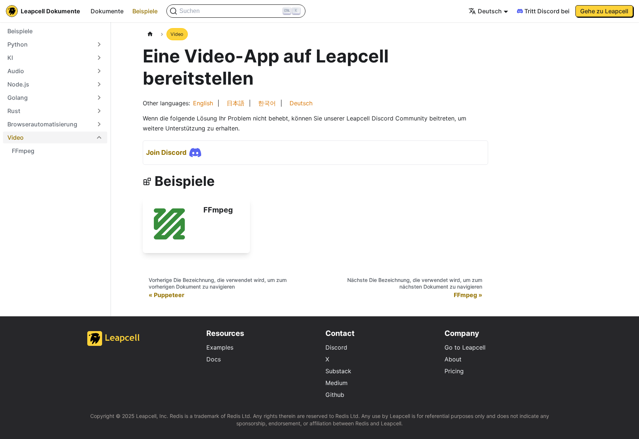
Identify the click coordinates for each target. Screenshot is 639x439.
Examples (219, 347)
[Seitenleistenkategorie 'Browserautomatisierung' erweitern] (99, 124)
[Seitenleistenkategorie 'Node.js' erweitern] (99, 84)
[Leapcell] (113, 343)
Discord (336, 347)
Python (17, 44)
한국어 (267, 103)
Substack (338, 371)
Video (15, 137)
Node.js (18, 84)
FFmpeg (23, 150)
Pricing (454, 371)
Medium (336, 383)
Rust (13, 111)
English (203, 103)
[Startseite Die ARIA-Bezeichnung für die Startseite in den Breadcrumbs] (150, 34)
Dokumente (107, 11)
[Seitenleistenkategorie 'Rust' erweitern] (99, 111)
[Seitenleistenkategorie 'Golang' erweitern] (99, 97)
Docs (213, 359)
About (453, 359)
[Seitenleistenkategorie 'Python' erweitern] (99, 44)
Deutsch (301, 103)
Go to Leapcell (465, 347)
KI (10, 57)
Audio (15, 71)
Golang (17, 97)
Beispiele (145, 11)
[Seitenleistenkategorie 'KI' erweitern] (99, 58)
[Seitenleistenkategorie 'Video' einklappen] (99, 137)
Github (334, 394)
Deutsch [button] (490, 11)
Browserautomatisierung (42, 124)
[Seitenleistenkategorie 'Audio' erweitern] (99, 71)
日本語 (235, 103)
